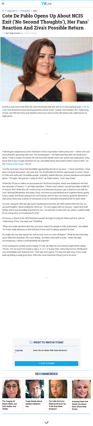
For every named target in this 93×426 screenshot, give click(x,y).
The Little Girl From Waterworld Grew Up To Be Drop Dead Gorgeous (57, 405)
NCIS (35, 11)
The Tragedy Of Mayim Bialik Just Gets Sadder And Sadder (9, 405)
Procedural (25, 11)
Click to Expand (47, 363)
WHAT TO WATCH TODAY (48, 342)
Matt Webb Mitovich (13, 33)
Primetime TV (12, 11)
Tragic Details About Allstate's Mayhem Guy (34, 404)
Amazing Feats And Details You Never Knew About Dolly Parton (80, 405)
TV (3, 11)
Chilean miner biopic (15, 163)
